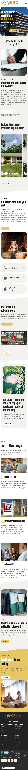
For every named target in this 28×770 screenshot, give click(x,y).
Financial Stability (18, 726)
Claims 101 (9, 564)
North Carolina (4, 732)
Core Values (17, 728)
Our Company (19, 724)
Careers (16, 730)
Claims (17, 735)
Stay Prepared (8, 423)
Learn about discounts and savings (13, 289)
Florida (2, 726)
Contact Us (17, 732)
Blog (2, 744)
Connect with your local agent (14, 278)
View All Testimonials (7, 323)
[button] (8, 183)
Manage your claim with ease (13, 267)
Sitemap (25, 755)
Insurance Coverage (7, 724)
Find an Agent (14, 30)
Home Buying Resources (15, 520)
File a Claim (17, 738)
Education (4, 735)
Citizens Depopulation (6, 742)
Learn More (5, 228)
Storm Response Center (20, 742)
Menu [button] (26, 3)
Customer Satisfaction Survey (20, 744)
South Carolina (4, 730)
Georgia (2, 728)
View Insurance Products (8, 111)
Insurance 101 (10, 476)
